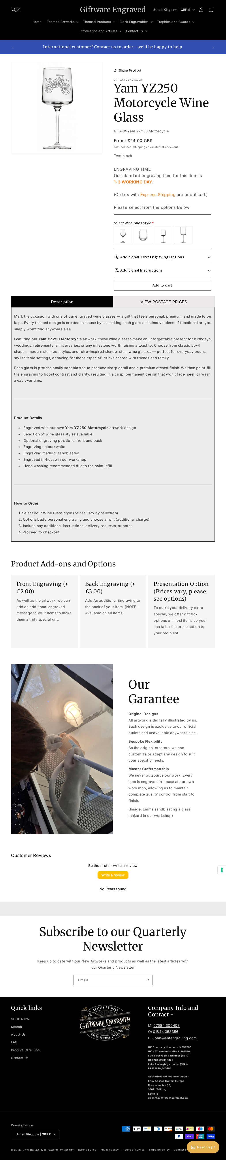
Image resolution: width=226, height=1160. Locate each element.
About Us (18, 1034)
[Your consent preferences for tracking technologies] (222, 870)
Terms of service (134, 1149)
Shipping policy (159, 1149)
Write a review (113, 875)
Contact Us (19, 1058)
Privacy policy (109, 1149)
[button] (16, 10)
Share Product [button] (130, 70)
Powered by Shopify (60, 1149)
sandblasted (68, 453)
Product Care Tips (25, 1050)
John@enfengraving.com (175, 1038)
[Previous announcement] (12, 47)
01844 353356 (165, 1031)
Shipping (139, 147)
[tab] (62, 301)
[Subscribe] (148, 980)
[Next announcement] (213, 47)
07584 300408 (166, 1025)
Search (16, 1027)
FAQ (14, 1042)
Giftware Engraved (35, 1149)
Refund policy (87, 1149)
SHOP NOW (20, 1019)
